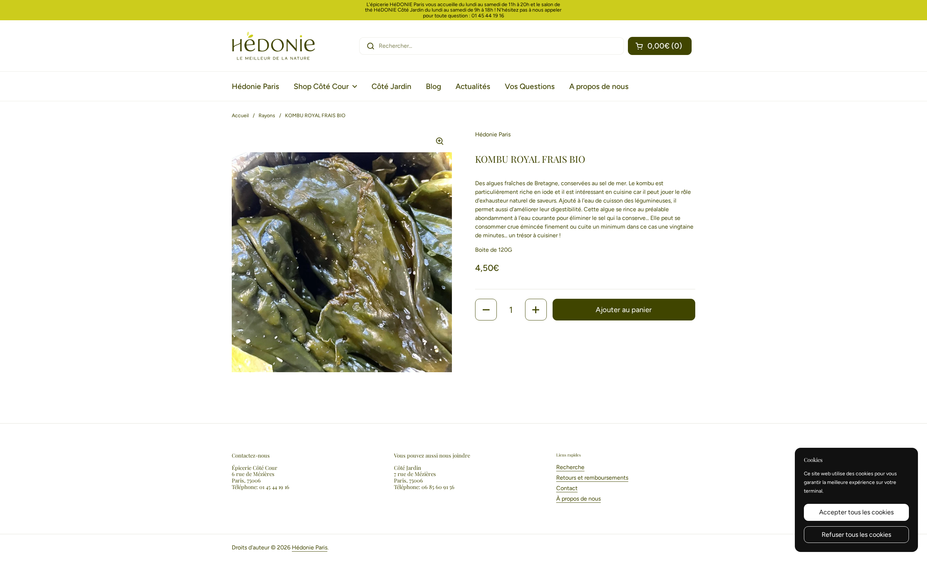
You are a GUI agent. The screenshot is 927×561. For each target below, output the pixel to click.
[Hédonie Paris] (273, 45)
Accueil (240, 115)
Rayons (267, 115)
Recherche (570, 467)
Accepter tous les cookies (856, 512)
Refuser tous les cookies (856, 535)
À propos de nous (578, 498)
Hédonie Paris (309, 547)
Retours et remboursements (592, 477)
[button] (660, 46)
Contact (567, 488)
